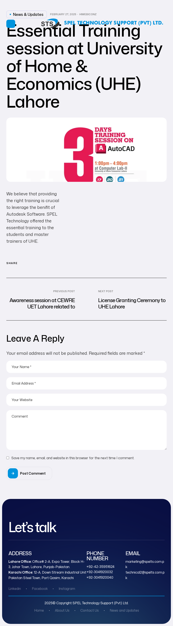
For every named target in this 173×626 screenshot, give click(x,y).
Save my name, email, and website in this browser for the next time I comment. (72, 458)
